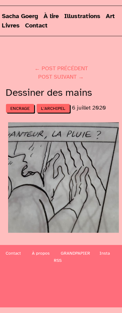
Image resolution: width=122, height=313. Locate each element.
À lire (51, 16)
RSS (58, 260)
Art (110, 16)
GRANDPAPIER (75, 253)
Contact (36, 25)
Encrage (20, 108)
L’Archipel (53, 108)
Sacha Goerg (20, 16)
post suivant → (61, 76)
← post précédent (61, 68)
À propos (41, 253)
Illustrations (82, 16)
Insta (104, 253)
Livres (11, 25)
